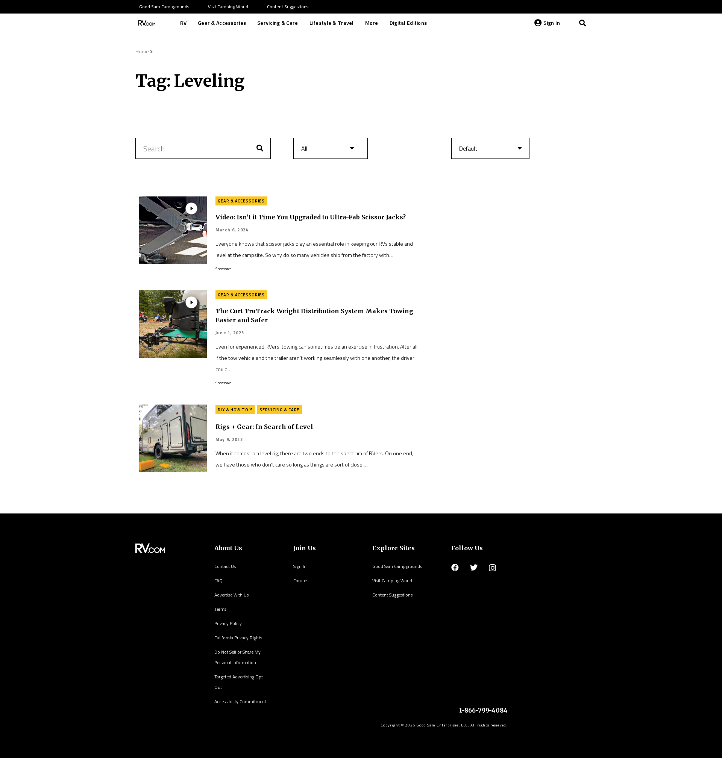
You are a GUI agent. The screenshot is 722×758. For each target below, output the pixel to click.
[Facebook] (455, 567)
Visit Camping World (392, 580)
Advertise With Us (231, 594)
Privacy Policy (228, 623)
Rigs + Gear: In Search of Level (264, 426)
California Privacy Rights (238, 637)
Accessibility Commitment (240, 701)
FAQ (218, 580)
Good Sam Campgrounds (397, 566)
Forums (300, 580)
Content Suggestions (392, 594)
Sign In (299, 566)
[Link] (145, 23)
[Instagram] (492, 568)
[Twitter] (474, 567)
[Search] (582, 22)
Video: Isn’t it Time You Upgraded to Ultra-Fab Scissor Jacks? (310, 217)
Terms (220, 609)
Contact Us (225, 566)
